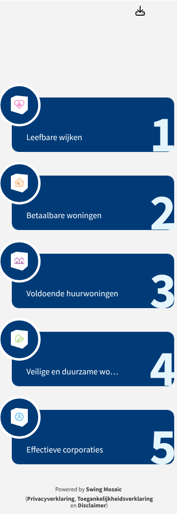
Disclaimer (92, 505)
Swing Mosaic (104, 489)
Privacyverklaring (51, 499)
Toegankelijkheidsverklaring (115, 499)
